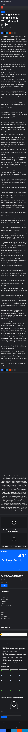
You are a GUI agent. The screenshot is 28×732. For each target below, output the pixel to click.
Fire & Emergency (4, 607)
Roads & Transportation (5, 620)
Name (2, 579)
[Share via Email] (12, 33)
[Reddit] (10, 33)
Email (2, 582)
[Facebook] (2, 33)
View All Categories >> (6, 627)
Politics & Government (5, 618)
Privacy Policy (20, 727)
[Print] (14, 33)
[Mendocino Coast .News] (6, 1)
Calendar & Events (4, 599)
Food (2, 610)
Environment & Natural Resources (8, 605)
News (3, 11)
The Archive (3, 623)
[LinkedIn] (7, 33)
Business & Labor (4, 597)
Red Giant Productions (10, 722)
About (9, 727)
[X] (5, 33)
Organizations (4, 616)
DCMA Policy (14, 727)
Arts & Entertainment (5, 595)
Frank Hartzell (13, 27)
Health (2, 612)
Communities (3, 601)
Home (6, 727)
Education (3, 603)
